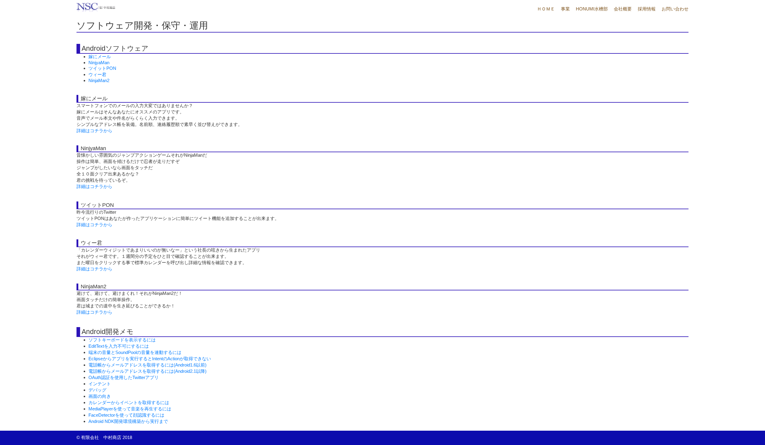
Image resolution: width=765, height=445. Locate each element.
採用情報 (647, 8)
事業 (565, 8)
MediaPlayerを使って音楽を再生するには (129, 408)
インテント (99, 383)
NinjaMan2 (98, 80)
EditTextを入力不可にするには (118, 346)
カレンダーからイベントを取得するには (128, 402)
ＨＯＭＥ (546, 8)
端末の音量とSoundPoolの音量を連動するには (134, 352)
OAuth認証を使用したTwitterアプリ (123, 377)
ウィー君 (97, 74)
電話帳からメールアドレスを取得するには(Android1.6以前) (147, 364)
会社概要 (623, 8)
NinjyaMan (98, 62)
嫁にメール (99, 56)
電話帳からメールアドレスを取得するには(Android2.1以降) (147, 371)
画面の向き (99, 396)
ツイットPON (102, 68)
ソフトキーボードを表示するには (122, 339)
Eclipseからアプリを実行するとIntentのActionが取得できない (149, 358)
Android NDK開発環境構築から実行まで (128, 421)
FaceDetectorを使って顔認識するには (126, 415)
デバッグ (97, 389)
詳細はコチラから (94, 130)
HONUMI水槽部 (592, 8)
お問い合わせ (675, 8)
